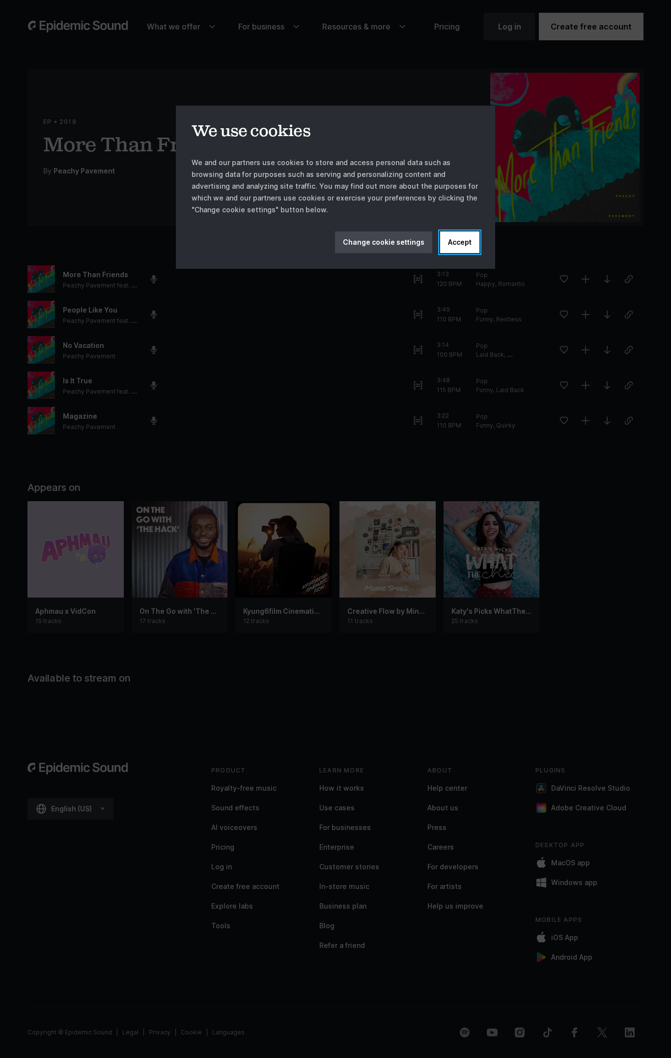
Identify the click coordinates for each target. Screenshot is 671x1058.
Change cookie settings (383, 242)
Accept (460, 242)
